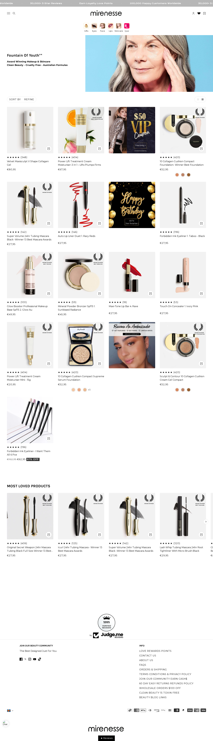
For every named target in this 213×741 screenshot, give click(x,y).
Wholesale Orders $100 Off (160, 688)
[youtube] (35, 659)
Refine (29, 99)
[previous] (7, 521)
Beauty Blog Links (153, 697)
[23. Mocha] (79, 390)
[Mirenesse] (106, 13)
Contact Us (147, 655)
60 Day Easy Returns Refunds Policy (166, 683)
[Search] (14, 13)
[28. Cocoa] (183, 175)
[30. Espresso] (188, 175)
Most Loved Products (28, 486)
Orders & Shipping (153, 669)
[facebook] (21, 659)
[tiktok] (40, 659)
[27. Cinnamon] (177, 175)
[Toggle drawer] (8, 13)
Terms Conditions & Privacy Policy (165, 674)
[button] (197, 99)
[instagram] (30, 659)
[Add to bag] (49, 438)
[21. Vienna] (85, 390)
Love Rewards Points (155, 651)
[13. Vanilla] (73, 390)
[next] (205, 521)
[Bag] (204, 13)
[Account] (193, 13)
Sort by (15, 99)
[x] (25, 659)
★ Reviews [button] (107, 738)
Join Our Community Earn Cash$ (163, 678)
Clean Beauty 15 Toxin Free (159, 692)
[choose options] (49, 149)
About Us (146, 660)
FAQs (142, 665)
